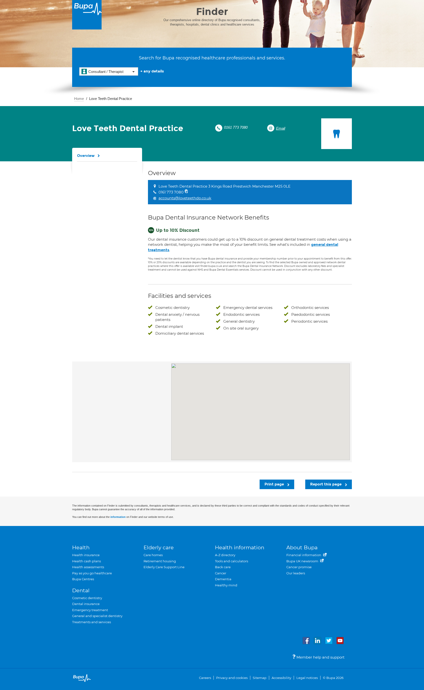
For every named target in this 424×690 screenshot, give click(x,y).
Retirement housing (160, 561)
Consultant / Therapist (105, 71)
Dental (81, 590)
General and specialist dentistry (97, 616)
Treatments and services (91, 622)
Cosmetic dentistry (87, 598)
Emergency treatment (90, 610)
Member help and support (319, 657)
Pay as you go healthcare (92, 573)
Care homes (153, 555)
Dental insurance (86, 604)
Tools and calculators (231, 561)
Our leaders (295, 573)
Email (280, 128)
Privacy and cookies (232, 678)
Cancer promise (299, 567)
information (118, 516)
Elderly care (159, 547)
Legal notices (307, 678)
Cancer (220, 573)
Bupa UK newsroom (302, 561)
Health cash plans (86, 561)
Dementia (223, 579)
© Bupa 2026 (333, 678)
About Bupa (302, 547)
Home (79, 99)
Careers (205, 678)
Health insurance (86, 555)
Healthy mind (226, 585)
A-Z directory (225, 555)
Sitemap (259, 678)
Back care (223, 567)
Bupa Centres (83, 579)
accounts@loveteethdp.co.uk (185, 198)
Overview (86, 155)
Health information (239, 547)
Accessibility (281, 678)
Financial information (304, 555)
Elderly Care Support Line (164, 567)
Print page (275, 484)
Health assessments (88, 567)
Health (81, 547)
